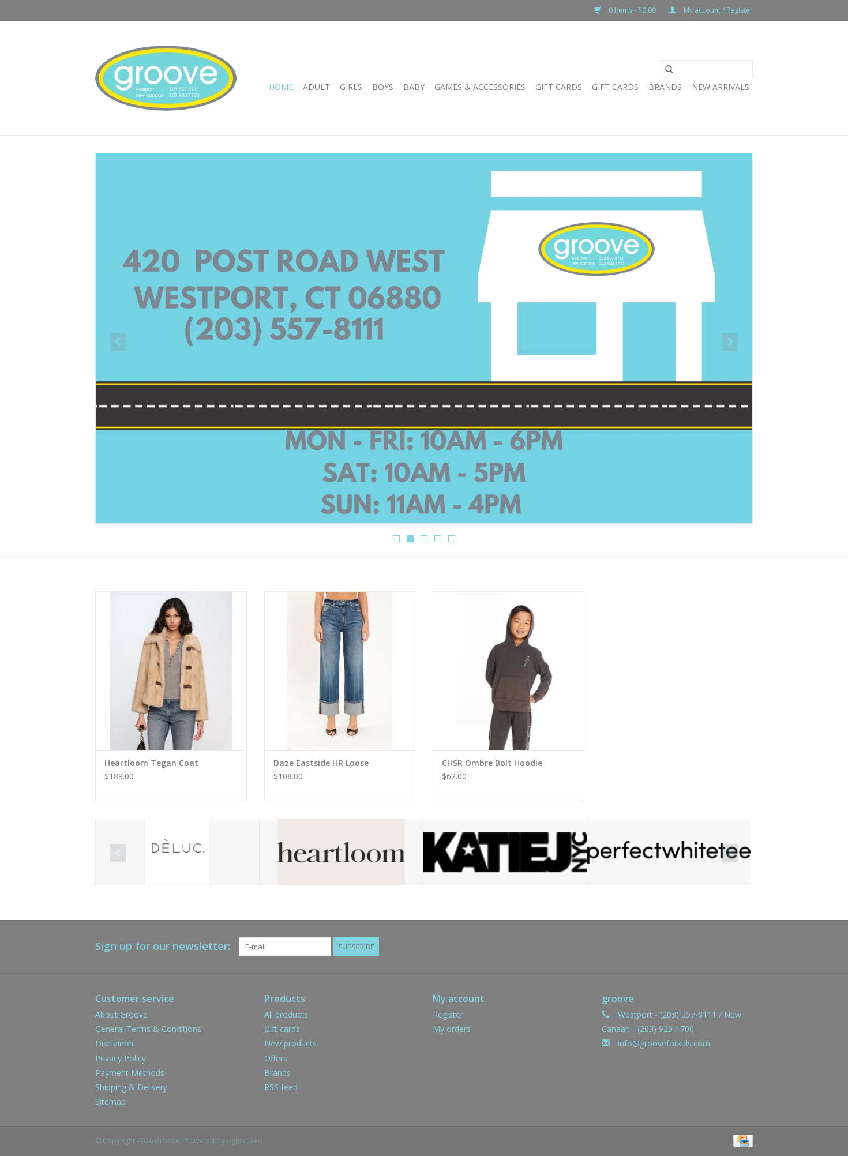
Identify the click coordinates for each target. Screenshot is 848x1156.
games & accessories (480, 86)
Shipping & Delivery (131, 1087)
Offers (275, 1058)
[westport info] (424, 338)
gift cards (558, 86)
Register (448, 1014)
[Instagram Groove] (743, 946)
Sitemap (110, 1101)
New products (290, 1043)
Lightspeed (244, 1141)
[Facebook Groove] (723, 946)
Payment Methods (129, 1072)
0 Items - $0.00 (632, 10)
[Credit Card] (741, 1141)
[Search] (669, 69)
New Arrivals (720, 86)
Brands (665, 86)
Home (281, 86)
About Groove (121, 1014)
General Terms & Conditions (148, 1028)
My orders (452, 1028)
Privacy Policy (120, 1058)
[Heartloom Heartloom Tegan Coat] (171, 670)
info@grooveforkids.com (664, 1043)
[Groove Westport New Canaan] (166, 78)
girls (351, 86)
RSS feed (281, 1087)
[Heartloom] (341, 852)
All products (286, 1014)
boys (382, 86)
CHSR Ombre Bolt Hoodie (492, 762)
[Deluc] (177, 852)
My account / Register (717, 10)
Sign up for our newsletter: (162, 946)
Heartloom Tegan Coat (151, 762)
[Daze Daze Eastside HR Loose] (340, 670)
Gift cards (615, 86)
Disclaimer (114, 1043)
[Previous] (118, 342)
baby (414, 86)
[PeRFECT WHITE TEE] (669, 852)
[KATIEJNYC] (505, 852)
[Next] (730, 342)
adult (316, 86)
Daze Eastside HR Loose (321, 762)
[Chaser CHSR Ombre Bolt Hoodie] (508, 670)
